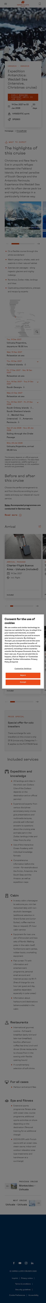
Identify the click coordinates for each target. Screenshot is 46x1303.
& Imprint (14, 662)
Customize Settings (23, 669)
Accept (23, 682)
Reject (23, 675)
